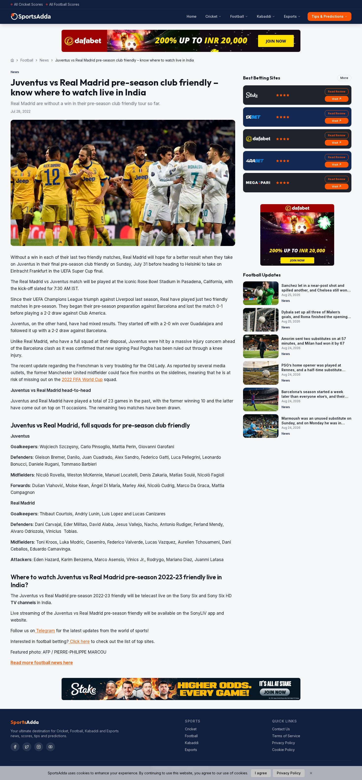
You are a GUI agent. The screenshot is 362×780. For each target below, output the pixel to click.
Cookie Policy (283, 750)
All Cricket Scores (28, 4)
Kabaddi (264, 16)
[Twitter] (26, 746)
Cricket (211, 16)
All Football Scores (64, 4)
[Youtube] (50, 746)
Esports (290, 16)
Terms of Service (286, 736)
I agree (261, 773)
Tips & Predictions (328, 16)
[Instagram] (38, 746)
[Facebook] (15, 746)
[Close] (311, 773)
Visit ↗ (337, 99)
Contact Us (281, 729)
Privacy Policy (283, 743)
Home (192, 16)
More (344, 78)
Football (237, 16)
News (44, 60)
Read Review (336, 91)
